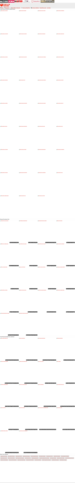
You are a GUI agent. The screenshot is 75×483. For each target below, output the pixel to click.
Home (2, 7)
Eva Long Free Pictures (11, 456)
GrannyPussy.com (43, 7)
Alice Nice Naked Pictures (34, 456)
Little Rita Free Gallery (57, 456)
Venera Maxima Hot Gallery (65, 456)
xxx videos (49, 7)
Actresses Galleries (35, 7)
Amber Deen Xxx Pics (19, 456)
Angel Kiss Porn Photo (4, 456)
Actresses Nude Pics (26, 7)
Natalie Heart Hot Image (26, 456)
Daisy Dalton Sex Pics (49, 456)
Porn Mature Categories (16, 7)
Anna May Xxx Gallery (42, 456)
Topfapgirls (7, 7)
